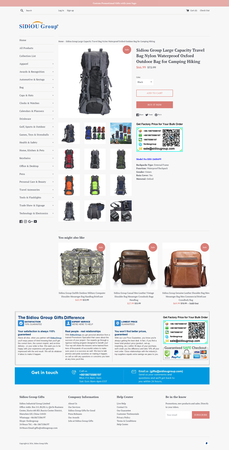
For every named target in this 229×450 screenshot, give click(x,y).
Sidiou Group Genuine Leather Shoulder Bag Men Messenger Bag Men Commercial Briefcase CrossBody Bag (185, 296)
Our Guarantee (124, 410)
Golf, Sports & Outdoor (36, 126)
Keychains (36, 158)
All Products (26, 48)
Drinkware (36, 118)
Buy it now (155, 104)
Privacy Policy (123, 417)
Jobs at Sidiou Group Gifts (80, 420)
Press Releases (75, 413)
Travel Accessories (36, 189)
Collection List (27, 56)
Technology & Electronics (36, 213)
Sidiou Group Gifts (41, 443)
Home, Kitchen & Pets (36, 150)
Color (138, 77)
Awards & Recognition (36, 71)
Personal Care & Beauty (36, 181)
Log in (61, 10)
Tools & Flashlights (36, 197)
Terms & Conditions (126, 420)
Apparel (36, 63)
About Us (72, 403)
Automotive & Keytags (36, 79)
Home (22, 40)
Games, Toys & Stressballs (36, 134)
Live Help (121, 403)
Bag (36, 87)
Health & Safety (36, 142)
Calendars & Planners (36, 111)
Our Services (74, 407)
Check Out (205, 10)
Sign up (70, 10)
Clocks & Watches (36, 103)
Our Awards (73, 417)
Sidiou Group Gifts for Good (81, 410)
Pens (36, 174)
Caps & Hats (36, 95)
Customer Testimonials (128, 413)
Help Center (122, 424)
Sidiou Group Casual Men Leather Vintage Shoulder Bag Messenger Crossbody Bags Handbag (134, 296)
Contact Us (122, 407)
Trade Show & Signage (36, 205)
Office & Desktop (36, 166)
